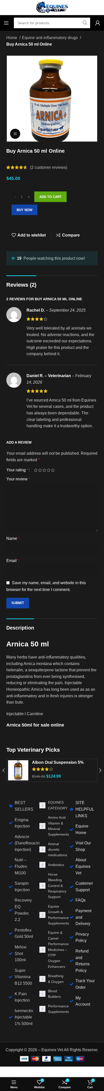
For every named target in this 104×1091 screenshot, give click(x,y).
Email (12, 560)
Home (12, 38)
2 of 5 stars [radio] (40, 470)
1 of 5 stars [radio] (36, 470)
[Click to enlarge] (15, 134)
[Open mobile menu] (6, 23)
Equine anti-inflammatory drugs (50, 38)
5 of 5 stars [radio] (53, 470)
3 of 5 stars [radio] (44, 470)
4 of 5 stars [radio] (48, 470)
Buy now (24, 210)
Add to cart (50, 197)
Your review (18, 479)
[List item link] (52, 805)
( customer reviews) (48, 167)
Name (13, 538)
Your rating (17, 470)
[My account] (98, 23)
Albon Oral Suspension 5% (58, 762)
